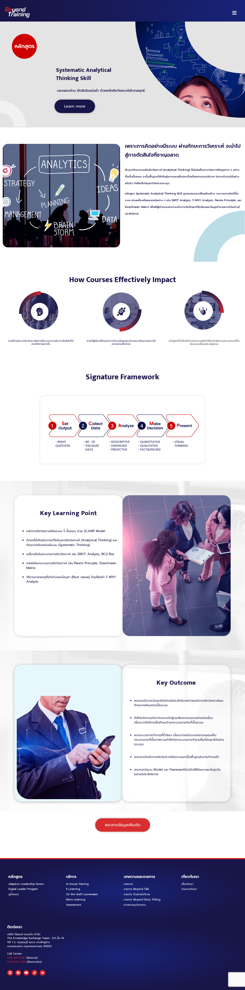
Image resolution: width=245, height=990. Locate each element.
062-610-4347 (16, 958)
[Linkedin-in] (42, 973)
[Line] (10, 973)
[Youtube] (26, 973)
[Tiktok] (34, 973)
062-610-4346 (16, 962)
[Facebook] (18, 973)
